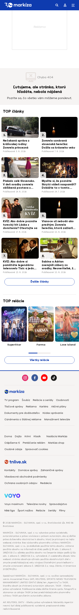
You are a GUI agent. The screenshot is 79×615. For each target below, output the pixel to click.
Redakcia (46, 483)
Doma (8, 436)
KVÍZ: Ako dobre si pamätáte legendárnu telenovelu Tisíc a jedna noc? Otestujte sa (19, 265)
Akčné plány (58, 406)
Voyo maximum (14, 504)
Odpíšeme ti (12, 442)
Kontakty (9, 470)
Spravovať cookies (36, 449)
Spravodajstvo (58, 504)
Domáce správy (28, 470)
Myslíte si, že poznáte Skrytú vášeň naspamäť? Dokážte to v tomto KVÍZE (59, 185)
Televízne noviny (36, 504)
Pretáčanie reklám (34, 442)
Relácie (40, 510)
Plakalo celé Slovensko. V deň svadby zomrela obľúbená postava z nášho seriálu (19, 185)
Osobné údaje (13, 449)
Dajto (18, 436)
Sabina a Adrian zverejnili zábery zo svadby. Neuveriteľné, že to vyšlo (58, 265)
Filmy (62, 510)
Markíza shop (56, 442)
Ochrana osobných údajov (20, 483)
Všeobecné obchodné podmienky (25, 476)
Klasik (37, 436)
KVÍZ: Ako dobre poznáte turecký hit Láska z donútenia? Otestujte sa (20, 225)
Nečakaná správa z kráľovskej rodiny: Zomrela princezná (16, 144)
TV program (11, 400)
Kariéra (44, 406)
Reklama (31, 406)
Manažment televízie (57, 419)
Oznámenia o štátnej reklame (22, 419)
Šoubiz (26, 400)
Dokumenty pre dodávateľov (22, 413)
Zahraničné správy (52, 470)
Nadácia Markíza (56, 436)
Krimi (28, 436)
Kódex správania (53, 413)
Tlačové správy (13, 406)
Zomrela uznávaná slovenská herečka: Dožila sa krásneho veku (58, 144)
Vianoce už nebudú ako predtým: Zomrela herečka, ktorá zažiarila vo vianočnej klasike (58, 225)
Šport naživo (25, 510)
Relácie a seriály (43, 400)
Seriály (52, 510)
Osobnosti (62, 400)
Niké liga (9, 510)
